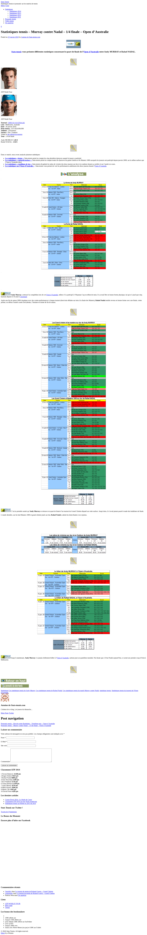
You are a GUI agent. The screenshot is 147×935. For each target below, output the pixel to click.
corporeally (9, 893)
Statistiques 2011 (15, 17)
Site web (4, 746)
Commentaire (5, 761)
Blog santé (8, 905)
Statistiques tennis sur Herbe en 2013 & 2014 (20, 803)
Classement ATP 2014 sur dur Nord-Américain (21, 801)
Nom (3, 738)
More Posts (5, 713)
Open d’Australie (91, 52)
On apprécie (9, 23)
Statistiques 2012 (15, 15)
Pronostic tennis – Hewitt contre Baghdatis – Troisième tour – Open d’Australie (28, 724)
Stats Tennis (5, 2)
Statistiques (9, 9)
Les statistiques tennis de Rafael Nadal (49, 691)
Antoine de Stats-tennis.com (30, 37)
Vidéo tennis (9, 21)
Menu (3, 6)
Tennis (7, 907)
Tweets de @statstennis (9, 812)
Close (7, 6)
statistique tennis (105, 691)
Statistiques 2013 (15, 13)
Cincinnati (23, 297)
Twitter (11, 713)
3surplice (8, 891)
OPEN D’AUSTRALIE (16, 123)
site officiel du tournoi (14, 134)
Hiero (3, 933)
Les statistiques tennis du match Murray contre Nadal (81, 691)
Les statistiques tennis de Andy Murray (22, 691)
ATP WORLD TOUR (12, 904)
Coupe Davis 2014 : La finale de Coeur (18, 800)
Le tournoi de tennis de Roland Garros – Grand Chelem (34, 891)
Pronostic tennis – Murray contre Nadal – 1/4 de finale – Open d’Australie (26, 725)
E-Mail (4, 742)
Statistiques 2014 (15, 11)
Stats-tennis (16, 52)
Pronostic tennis (10, 19)
